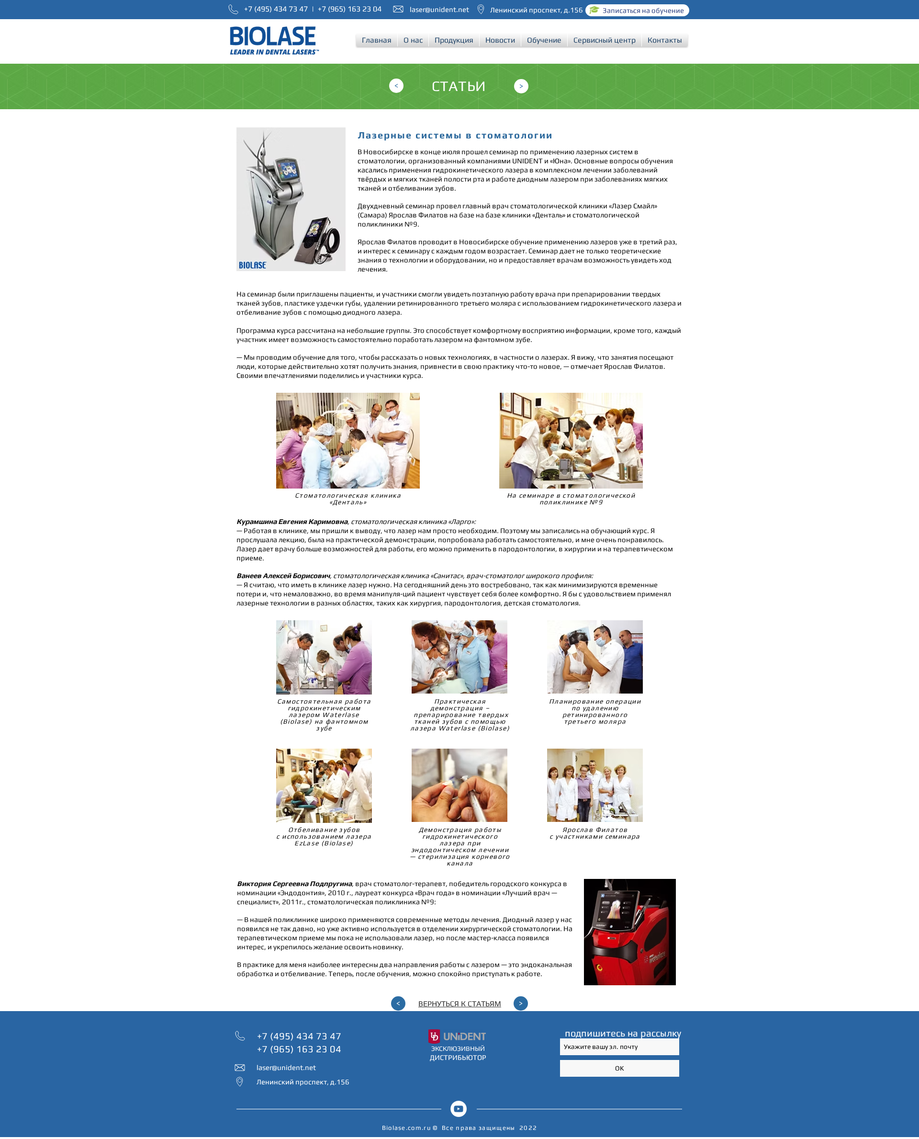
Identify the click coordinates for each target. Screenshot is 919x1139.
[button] (413, 40)
